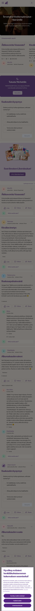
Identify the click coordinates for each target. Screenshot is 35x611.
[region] (17, 589)
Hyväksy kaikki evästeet (17, 596)
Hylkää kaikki (17, 600)
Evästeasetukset (17, 605)
